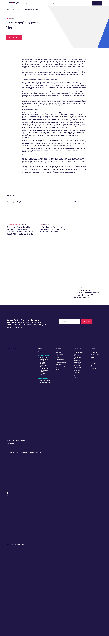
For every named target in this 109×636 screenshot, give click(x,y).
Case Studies (94, 352)
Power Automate (78, 367)
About (92, 361)
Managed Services (43, 378)
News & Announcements (11, 224)
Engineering (58, 355)
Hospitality (58, 364)
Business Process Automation (44, 360)
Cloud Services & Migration (44, 371)
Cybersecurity (43, 373)
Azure (75, 350)
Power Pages (77, 370)
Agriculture (58, 350)
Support (93, 357)
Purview (76, 374)
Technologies (77, 348)
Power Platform (78, 372)
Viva (75, 379)
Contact (96, 3)
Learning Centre (95, 354)
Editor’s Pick (18, 224)
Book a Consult (13, 37)
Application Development (43, 363)
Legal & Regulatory (60, 366)
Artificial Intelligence (44, 374)
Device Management (45, 382)
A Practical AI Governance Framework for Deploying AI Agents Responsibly (53, 229)
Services (41, 352)
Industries (59, 348)
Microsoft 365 (77, 362)
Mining (57, 367)
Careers (93, 365)
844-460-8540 (11, 444)
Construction (59, 352)
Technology (58, 369)
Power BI (76, 369)
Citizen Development (79, 352)
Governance (77, 360)
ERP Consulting (43, 366)
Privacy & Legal (9, 633)
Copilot (75, 354)
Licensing (42, 384)
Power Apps (77, 365)
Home (8, 9)
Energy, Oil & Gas (60, 354)
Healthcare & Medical (61, 362)
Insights (20, 9)
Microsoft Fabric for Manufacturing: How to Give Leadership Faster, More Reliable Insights (86, 293)
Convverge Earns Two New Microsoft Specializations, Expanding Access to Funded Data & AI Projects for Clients (20, 230)
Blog (14, 9)
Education (58, 357)
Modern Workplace (44, 368)
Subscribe (87, 321)
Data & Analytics (44, 365)
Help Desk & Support (45, 380)
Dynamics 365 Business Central (78, 358)
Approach (28, 3)
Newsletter (94, 355)
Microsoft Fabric (78, 363)
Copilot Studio (77, 355)
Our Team (93, 368)
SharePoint (76, 375)
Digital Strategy (43, 357)
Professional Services (43, 355)
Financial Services (60, 359)
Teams (75, 377)
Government (59, 361)
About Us (93, 363)
